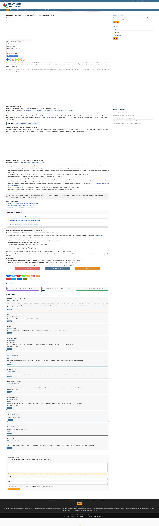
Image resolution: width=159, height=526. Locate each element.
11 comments (27, 17)
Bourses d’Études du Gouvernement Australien (19, 205)
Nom (9, 476)
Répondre (10, 309)
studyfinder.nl (98, 235)
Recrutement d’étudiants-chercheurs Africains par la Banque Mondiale (127, 123)
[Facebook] (7, 59)
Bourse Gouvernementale (33, 279)
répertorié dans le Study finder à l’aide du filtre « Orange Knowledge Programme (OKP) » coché (49, 110)
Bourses (12, 9)
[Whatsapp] (16, 59)
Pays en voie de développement (45, 279)
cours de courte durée (15, 114)
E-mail (10, 481)
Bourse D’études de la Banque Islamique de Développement (23, 203)
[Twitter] (10, 59)
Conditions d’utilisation (81, 510)
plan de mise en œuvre (13, 185)
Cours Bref (14, 279)
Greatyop (21, 17)
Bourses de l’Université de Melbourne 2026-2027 (26, 123)
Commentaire (11, 462)
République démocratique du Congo (51, 115)
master (69, 191)
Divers (35, 9)
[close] (80, 521)
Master (25, 279)
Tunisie (96, 117)
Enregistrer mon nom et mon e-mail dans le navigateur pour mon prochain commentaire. (30, 486)
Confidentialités (133, 1)
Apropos (138, 1)
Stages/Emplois (21, 9)
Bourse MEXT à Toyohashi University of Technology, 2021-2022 (56, 289)
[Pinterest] (13, 59)
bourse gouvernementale (30, 162)
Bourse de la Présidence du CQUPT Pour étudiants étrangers (92, 288)
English (47, 9)
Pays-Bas (100, 71)
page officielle (57, 268)
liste (28, 108)
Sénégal (48, 117)
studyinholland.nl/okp (101, 183)
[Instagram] (21, 59)
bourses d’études (21, 64)
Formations (29, 9)
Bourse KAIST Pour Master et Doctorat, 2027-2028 (124, 115)
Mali (7, 117)
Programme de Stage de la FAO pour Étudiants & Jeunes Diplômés (127, 120)
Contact (42, 9)
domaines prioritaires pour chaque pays (32, 253)
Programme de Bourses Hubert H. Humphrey (123, 118)
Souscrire (87, 268)
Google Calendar (13, 55)
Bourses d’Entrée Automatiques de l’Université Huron (20, 288)
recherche (54, 71)
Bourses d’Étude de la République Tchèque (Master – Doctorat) (126, 112)
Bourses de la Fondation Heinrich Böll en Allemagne (21, 207)
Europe (28, 232)
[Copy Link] (18, 59)
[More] (24, 59)
